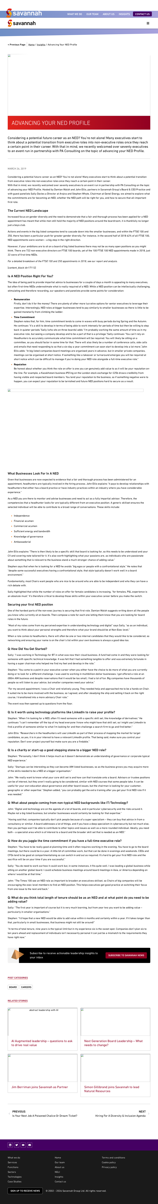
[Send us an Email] (29, 1145)
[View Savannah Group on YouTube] (23, 1145)
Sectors (12, 1171)
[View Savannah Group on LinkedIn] (10, 1145)
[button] (148, 23)
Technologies (15, 1176)
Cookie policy (109, 1162)
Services (12, 1162)
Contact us (60, 1181)
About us (59, 1167)
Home (31, 44)
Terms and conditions (113, 1157)
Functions (13, 1167)
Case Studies (14, 1181)
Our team (60, 1162)
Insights (41, 44)
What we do (14, 1157)
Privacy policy (109, 1167)
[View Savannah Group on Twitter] (16, 1145)
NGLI (57, 1171)
